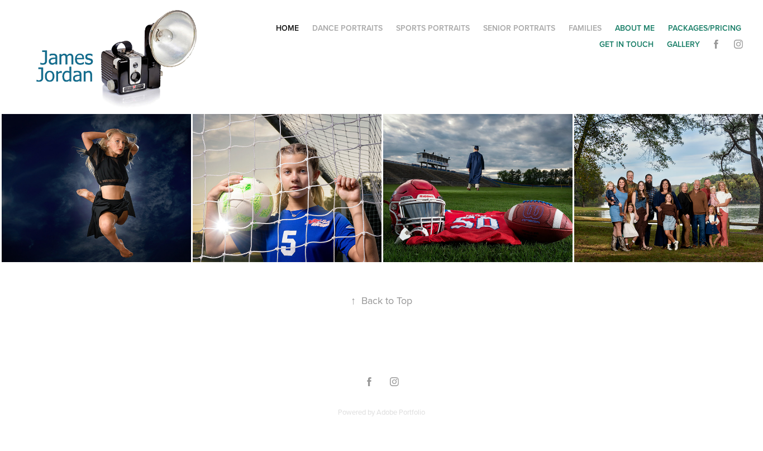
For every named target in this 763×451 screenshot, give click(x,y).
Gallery (683, 44)
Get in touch (626, 44)
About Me (635, 28)
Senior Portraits (519, 28)
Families (585, 28)
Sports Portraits (433, 28)
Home (287, 28)
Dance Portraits (347, 28)
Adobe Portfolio (400, 412)
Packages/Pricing (704, 28)
